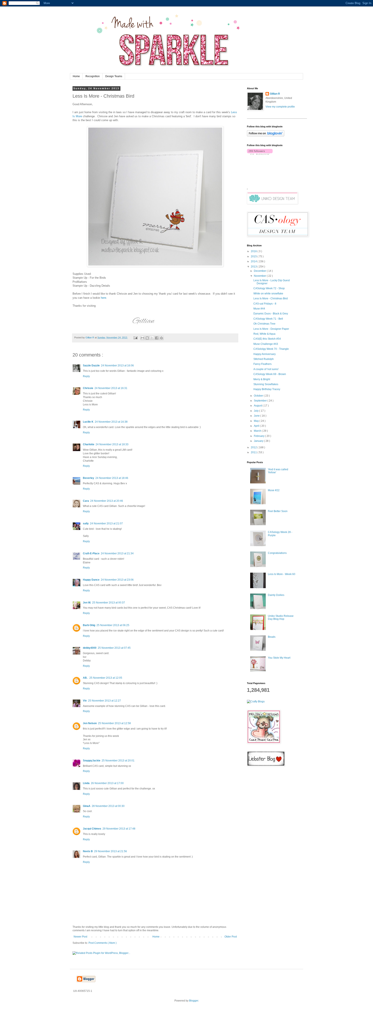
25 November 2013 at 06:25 (112, 625)
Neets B (88, 851)
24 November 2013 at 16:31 (111, 388)
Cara (86, 500)
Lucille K (88, 421)
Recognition (92, 76)
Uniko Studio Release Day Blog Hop (281, 617)
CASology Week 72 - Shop (269, 288)
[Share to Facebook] (157, 338)
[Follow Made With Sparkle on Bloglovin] (265, 135)
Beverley (88, 478)
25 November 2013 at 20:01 (118, 760)
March (258, 430)
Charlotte (88, 444)
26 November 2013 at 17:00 (107, 783)
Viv (85, 700)
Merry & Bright (261, 379)
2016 (254, 251)
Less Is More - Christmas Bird (270, 298)
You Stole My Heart (279, 657)
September (260, 400)
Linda (86, 783)
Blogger (193, 1000)
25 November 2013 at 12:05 (105, 677)
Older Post (230, 936)
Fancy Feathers (262, 364)
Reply (86, 376)
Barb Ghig (89, 625)
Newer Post (80, 936)
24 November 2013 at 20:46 (106, 500)
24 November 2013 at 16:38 (111, 421)
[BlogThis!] (147, 338)
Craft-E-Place (91, 553)
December (260, 270)
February (259, 436)
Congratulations (277, 553)
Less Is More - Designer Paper (271, 328)
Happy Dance (91, 579)
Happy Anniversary (264, 354)
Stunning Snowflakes (265, 384)
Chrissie (88, 388)
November (260, 275)
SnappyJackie (91, 760)
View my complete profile (280, 106)
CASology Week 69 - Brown (269, 374)
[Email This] (142, 338)
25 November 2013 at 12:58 (114, 723)
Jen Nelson (90, 723)
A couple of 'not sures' (266, 369)
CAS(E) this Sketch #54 (267, 338)
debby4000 (89, 647)
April (257, 425)
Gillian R (275, 93)
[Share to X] (152, 338)
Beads (271, 636)
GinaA (86, 806)
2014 (254, 261)
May (256, 420)
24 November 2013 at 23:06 (117, 579)
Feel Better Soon (278, 511)
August (258, 405)
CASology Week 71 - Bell (268, 318)
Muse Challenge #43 (265, 343)
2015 (254, 256)
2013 (254, 266)
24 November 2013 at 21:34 (117, 553)
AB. (85, 677)
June (257, 415)
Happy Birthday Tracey (266, 389)
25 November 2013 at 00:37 (108, 602)
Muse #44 (259, 308)
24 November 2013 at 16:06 (117, 365)
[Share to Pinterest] (161, 338)
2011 (254, 452)
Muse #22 (274, 490)
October (259, 395)
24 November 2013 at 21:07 (106, 523)
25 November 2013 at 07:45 (114, 647)
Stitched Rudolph (263, 359)
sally (86, 523)
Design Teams (113, 76)
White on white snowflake (268, 293)
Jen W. (87, 602)
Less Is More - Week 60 (281, 574)
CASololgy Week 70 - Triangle (271, 348)
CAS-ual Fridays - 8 (264, 303)
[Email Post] (135, 337)
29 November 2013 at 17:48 (119, 828)
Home (76, 76)
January (259, 440)
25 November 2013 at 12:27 (104, 700)
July (256, 410)
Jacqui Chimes (92, 828)
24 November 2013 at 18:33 (112, 444)
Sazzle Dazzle (91, 365)
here (103, 297)
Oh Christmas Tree (264, 323)
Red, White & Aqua (264, 333)
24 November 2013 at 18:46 (111, 478)
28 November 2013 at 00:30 (108, 806)
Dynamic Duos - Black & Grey (270, 313)
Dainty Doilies (276, 595)
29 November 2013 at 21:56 (110, 851)
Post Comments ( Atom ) (103, 942)
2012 (254, 447)
